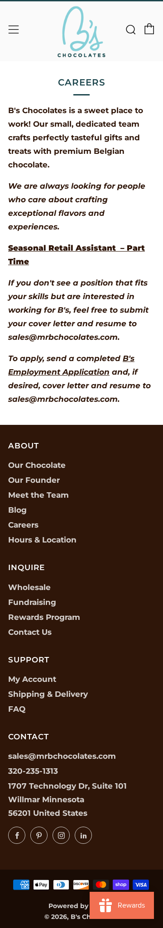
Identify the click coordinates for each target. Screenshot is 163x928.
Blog (17, 509)
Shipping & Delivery (48, 694)
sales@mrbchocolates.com (62, 756)
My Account (32, 679)
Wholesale (29, 587)
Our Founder (34, 480)
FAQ (16, 709)
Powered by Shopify (81, 905)
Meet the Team (38, 495)
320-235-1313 (33, 771)
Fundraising (32, 602)
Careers (23, 524)
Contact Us (30, 632)
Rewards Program (44, 617)
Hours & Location (42, 539)
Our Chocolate (37, 465)
